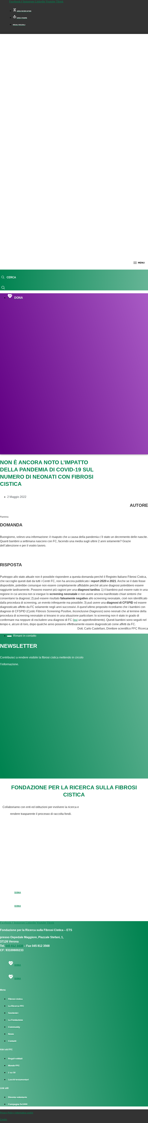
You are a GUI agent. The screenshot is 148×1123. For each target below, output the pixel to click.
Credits (3, 1119)
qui (76, 619)
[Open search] (8, 277)
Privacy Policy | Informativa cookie (16, 1113)
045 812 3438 (14, 945)
